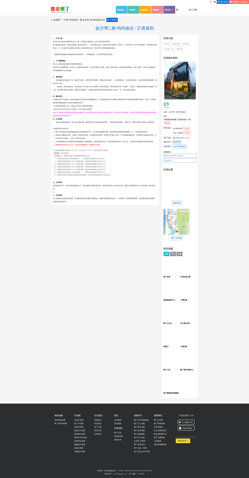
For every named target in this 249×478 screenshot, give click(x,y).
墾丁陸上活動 (139, 438)
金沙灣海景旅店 (179, 146)
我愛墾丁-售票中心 (240, 2)
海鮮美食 (117, 440)
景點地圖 (120, 10)
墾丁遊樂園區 (139, 434)
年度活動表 (158, 427)
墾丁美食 (117, 433)
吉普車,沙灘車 (139, 441)
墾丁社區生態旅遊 (141, 420)
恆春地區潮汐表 (160, 434)
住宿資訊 (132, 10)
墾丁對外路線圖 (60, 423)
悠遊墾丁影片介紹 (215, 2)
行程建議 (157, 441)
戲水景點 (117, 423)
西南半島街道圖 (80, 438)
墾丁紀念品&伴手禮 (142, 452)
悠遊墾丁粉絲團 (211, 2)
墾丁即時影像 (159, 423)
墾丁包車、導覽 (140, 448)
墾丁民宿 (224, 2)
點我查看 (177, 142)
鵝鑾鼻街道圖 (79, 445)
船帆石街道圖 (79, 430)
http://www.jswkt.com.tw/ (173, 156)
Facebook (167, 160)
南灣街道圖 (78, 427)
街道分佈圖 (78, 420)
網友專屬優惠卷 (160, 445)
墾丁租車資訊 (139, 445)
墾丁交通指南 (159, 438)
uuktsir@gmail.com (120, 474)
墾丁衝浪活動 (139, 430)
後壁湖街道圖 (79, 441)
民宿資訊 (98, 423)
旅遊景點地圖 (59, 420)
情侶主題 (98, 430)
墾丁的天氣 (158, 420)
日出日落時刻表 (160, 430)
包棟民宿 (98, 434)
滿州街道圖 (78, 448)
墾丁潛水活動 (139, 427)
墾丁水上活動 (139, 423)
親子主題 (98, 427)
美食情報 (144, 10)
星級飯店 (98, 420)
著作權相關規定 (110, 471)
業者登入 (184, 441)
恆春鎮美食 (118, 436)
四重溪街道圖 (79, 452)
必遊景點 (117, 420)
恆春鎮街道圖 (79, 434)
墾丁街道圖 (78, 423)
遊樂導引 (156, 10)
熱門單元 (168, 10)
